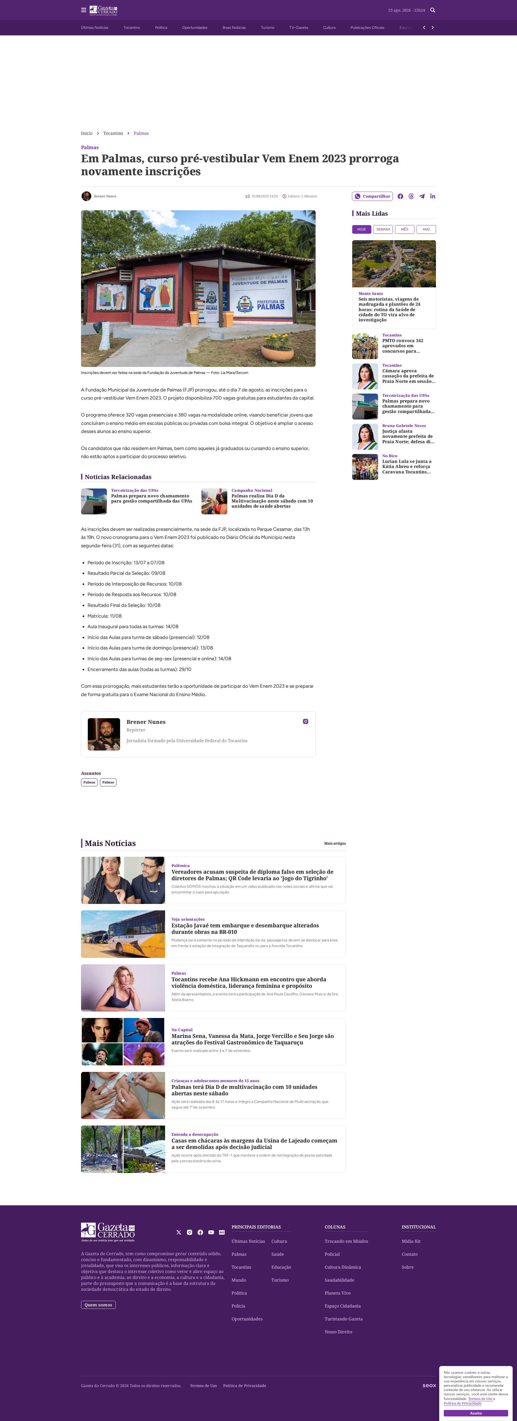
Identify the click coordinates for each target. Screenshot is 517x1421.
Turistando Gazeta (344, 1319)
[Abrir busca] (432, 10)
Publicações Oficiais (368, 27)
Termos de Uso (203, 1385)
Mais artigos (335, 843)
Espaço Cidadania (343, 1306)
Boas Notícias (234, 27)
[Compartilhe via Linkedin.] (432, 196)
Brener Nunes (105, 196)
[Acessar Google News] (222, 1232)
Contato (410, 1254)
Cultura (329, 27)
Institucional (419, 1227)
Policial (332, 1254)
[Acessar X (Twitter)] (179, 1232)
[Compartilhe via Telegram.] (422, 196)
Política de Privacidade (244, 1385)
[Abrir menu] (83, 10)
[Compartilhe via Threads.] (411, 196)
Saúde (277, 1254)
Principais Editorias (256, 1227)
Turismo (267, 27)
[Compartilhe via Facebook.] (400, 196)
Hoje (361, 229)
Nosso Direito (338, 1332)
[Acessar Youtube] (211, 1232)
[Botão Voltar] (424, 27)
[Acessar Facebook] (200, 1232)
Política (161, 27)
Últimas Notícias (95, 27)
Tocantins (132, 27)
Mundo (239, 1280)
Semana (383, 229)
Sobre (408, 1267)
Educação (408, 27)
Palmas (141, 133)
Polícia (238, 1306)
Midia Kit (411, 1241)
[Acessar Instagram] (305, 721)
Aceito (476, 1413)
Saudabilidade (339, 1280)
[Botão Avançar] (432, 27)
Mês (404, 229)
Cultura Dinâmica (343, 1267)
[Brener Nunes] (86, 196)
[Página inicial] (108, 1232)
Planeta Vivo (338, 1293)
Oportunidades (195, 27)
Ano (426, 229)
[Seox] (429, 1386)
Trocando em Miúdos (346, 1241)
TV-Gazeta (298, 27)
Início (87, 133)
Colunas (335, 1227)
